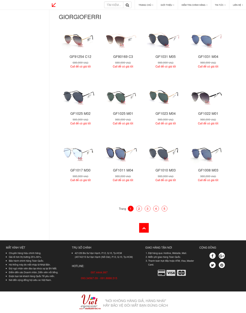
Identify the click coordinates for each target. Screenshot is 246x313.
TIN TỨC (220, 4)
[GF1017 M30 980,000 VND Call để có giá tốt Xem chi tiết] (80, 154)
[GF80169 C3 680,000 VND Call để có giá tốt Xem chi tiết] (122, 40)
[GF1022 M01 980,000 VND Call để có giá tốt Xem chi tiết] (207, 97)
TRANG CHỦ (145, 4)
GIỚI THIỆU (167, 4)
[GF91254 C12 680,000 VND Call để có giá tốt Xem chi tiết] (80, 40)
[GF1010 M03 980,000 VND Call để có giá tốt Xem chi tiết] (165, 154)
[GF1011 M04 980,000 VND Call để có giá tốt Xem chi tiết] (122, 154)
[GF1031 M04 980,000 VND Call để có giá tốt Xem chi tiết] (207, 40)
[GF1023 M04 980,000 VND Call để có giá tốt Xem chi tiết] (165, 97)
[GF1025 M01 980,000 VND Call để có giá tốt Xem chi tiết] (122, 97)
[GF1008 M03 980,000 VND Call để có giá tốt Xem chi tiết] (207, 154)
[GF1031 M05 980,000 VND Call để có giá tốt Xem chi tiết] (165, 40)
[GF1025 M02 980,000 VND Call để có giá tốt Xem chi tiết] (80, 97)
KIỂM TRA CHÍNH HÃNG (194, 4)
